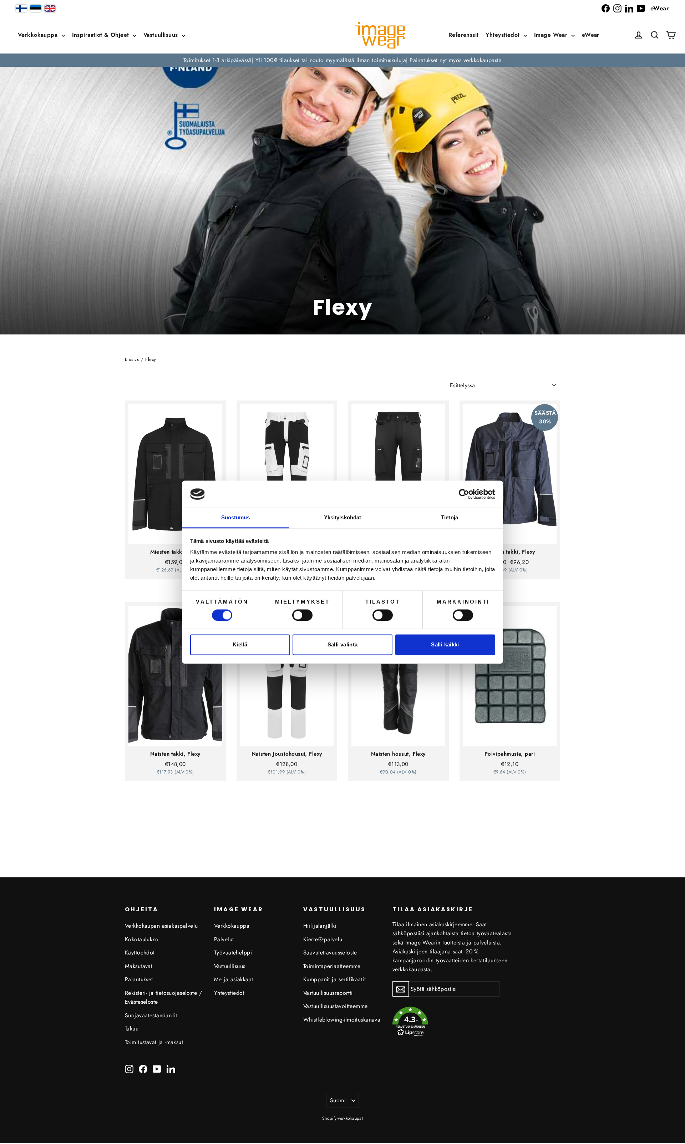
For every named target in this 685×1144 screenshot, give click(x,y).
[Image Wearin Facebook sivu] (606, 8)
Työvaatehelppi (233, 952)
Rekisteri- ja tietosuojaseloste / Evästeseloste (163, 997)
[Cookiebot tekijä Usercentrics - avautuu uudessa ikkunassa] (464, 494)
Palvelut (224, 939)
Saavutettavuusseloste (330, 952)
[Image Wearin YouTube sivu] (641, 8)
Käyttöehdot (140, 952)
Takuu (131, 1028)
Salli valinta (343, 645)
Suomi (338, 1100)
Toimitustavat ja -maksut (154, 1042)
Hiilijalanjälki (319, 926)
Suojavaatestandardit (151, 1015)
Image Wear (551, 35)
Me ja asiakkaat (233, 979)
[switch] (302, 615)
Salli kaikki (445, 645)
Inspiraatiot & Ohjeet (101, 35)
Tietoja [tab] (449, 518)
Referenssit (463, 35)
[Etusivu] (380, 35)
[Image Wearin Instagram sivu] (617, 8)
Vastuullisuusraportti (328, 993)
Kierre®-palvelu (322, 939)
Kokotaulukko (141, 939)
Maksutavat (138, 966)
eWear (659, 8)
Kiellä (240, 645)
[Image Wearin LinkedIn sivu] (629, 8)
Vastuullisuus (161, 35)
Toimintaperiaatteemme (332, 966)
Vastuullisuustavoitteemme (335, 1006)
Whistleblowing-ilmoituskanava (341, 1020)
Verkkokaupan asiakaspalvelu (161, 926)
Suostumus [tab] (235, 518)
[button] (654, 35)
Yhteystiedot (504, 35)
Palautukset (139, 979)
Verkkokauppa (39, 35)
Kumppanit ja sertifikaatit (334, 979)
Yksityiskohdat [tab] (342, 518)
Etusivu (132, 359)
